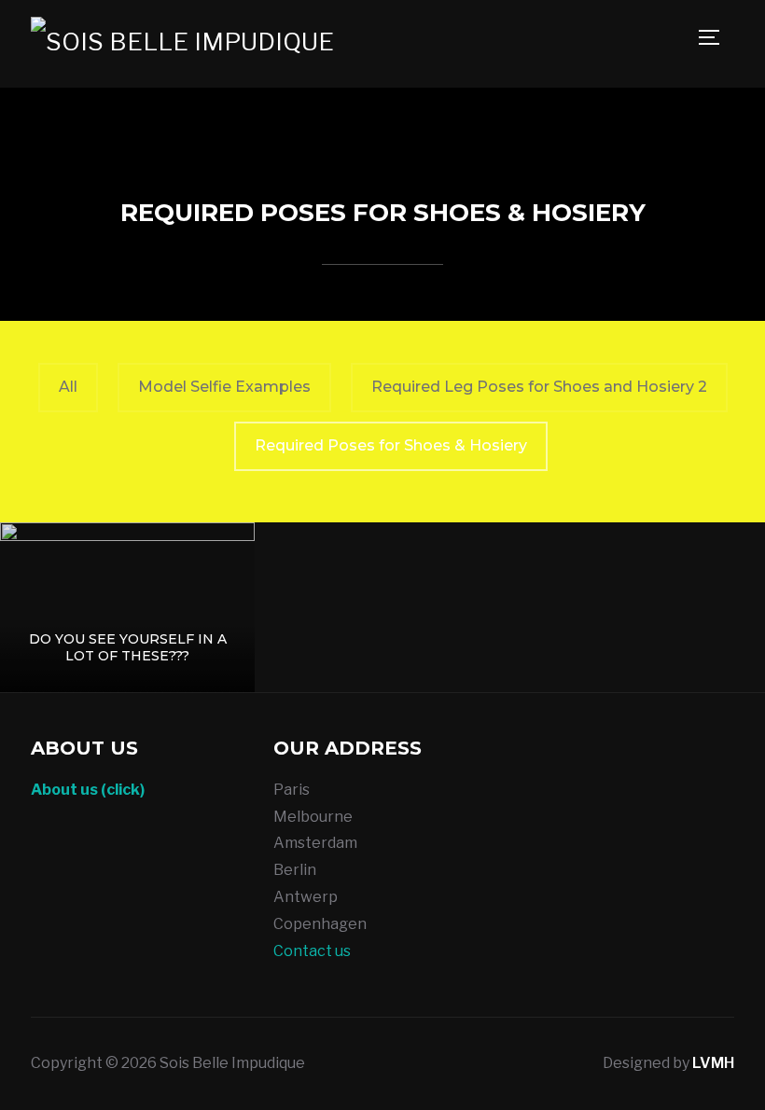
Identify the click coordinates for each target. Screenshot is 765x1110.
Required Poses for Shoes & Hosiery (391, 445)
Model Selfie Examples (224, 386)
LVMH (713, 1063)
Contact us (312, 951)
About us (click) (88, 789)
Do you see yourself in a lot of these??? (128, 647)
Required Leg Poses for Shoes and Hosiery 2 (539, 386)
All (68, 386)
